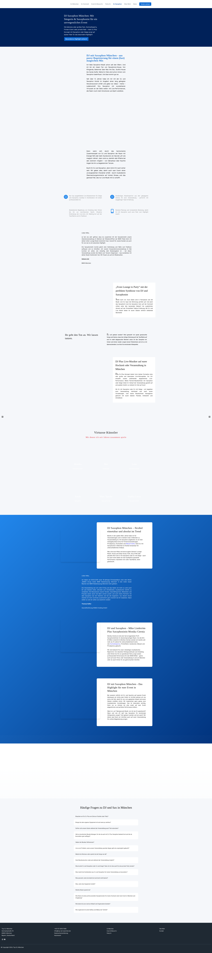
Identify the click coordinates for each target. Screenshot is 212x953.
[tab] (106, 816)
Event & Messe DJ (97, 4)
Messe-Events (130, 543)
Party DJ (108, 4)
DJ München (74, 4)
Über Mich (127, 4)
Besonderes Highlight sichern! (76, 39)
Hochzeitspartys (115, 644)
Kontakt (161, 931)
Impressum (57, 935)
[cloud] (7, 939)
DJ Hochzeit (85, 4)
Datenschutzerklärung (61, 933)
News (135, 4)
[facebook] (5, 939)
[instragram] (2, 939)
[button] (2, 417)
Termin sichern (145, 4)
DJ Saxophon (117, 4)
